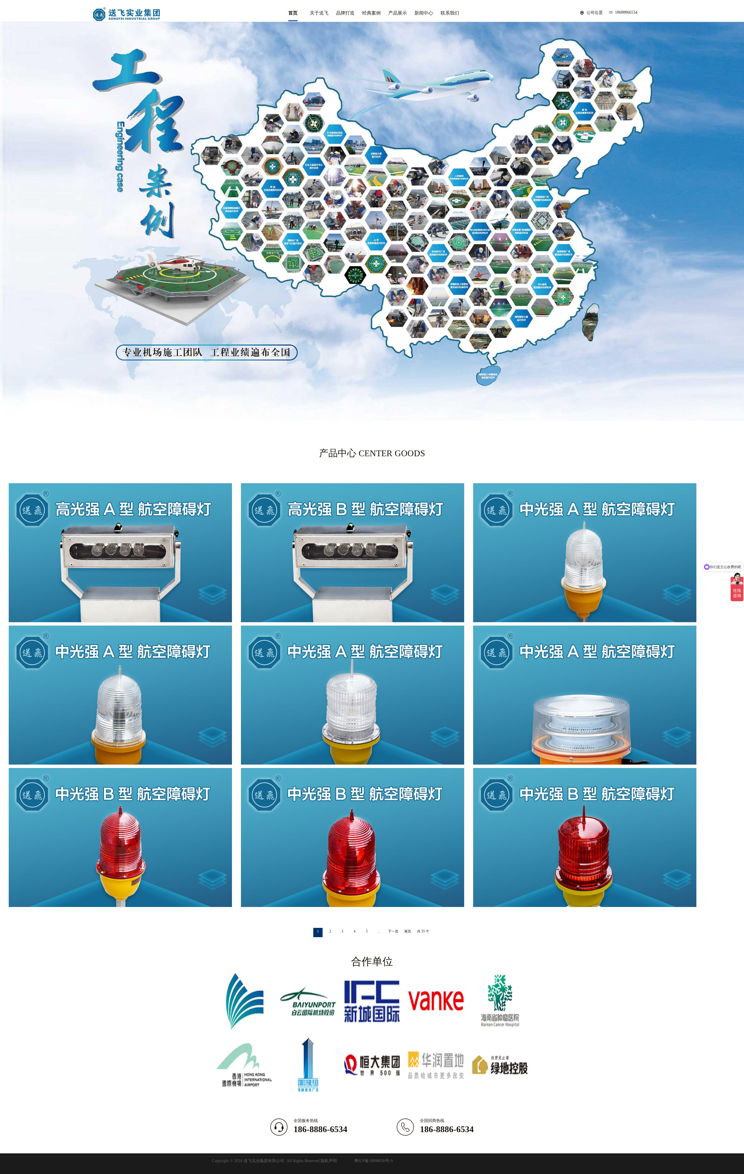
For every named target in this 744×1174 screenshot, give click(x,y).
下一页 (393, 931)
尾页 (407, 931)
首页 (293, 12)
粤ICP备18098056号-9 (373, 1161)
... (379, 931)
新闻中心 (423, 12)
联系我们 (450, 12)
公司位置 (594, 12)
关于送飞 (319, 12)
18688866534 (626, 12)
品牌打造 (345, 12)
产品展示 (397, 12)
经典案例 (371, 12)
